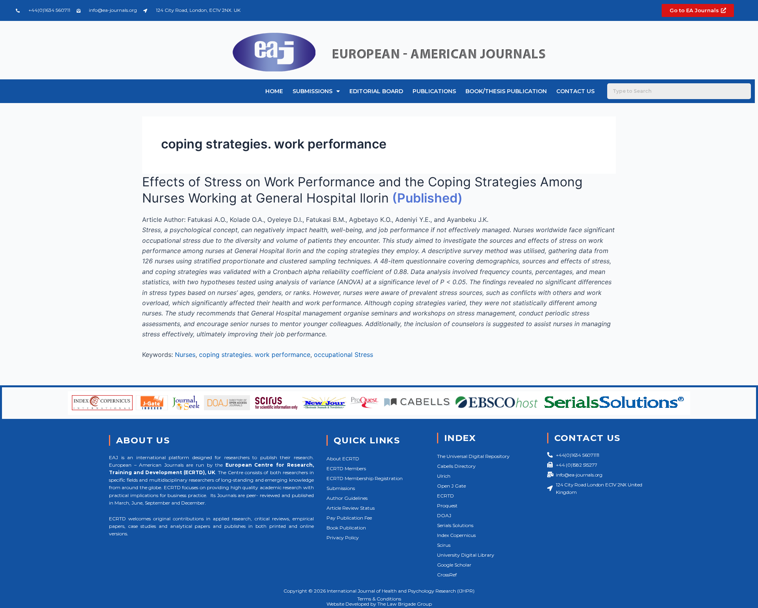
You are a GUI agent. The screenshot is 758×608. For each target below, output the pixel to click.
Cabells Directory (456, 466)
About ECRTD (342, 459)
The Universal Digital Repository (473, 456)
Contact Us (575, 91)
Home (274, 91)
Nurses (185, 354)
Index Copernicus (456, 535)
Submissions (312, 91)
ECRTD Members (346, 468)
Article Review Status (350, 508)
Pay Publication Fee (349, 518)
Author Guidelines (347, 498)
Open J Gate (451, 486)
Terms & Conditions (379, 599)
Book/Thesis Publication (506, 91)
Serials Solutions (455, 525)
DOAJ (444, 515)
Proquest (447, 506)
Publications (434, 91)
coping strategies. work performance (254, 354)
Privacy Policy (342, 537)
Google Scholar (454, 565)
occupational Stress (343, 354)
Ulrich (443, 476)
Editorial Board (376, 91)
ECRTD (445, 496)
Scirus (443, 545)
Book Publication (346, 528)
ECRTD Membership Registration (364, 478)
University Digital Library (465, 555)
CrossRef (447, 575)
